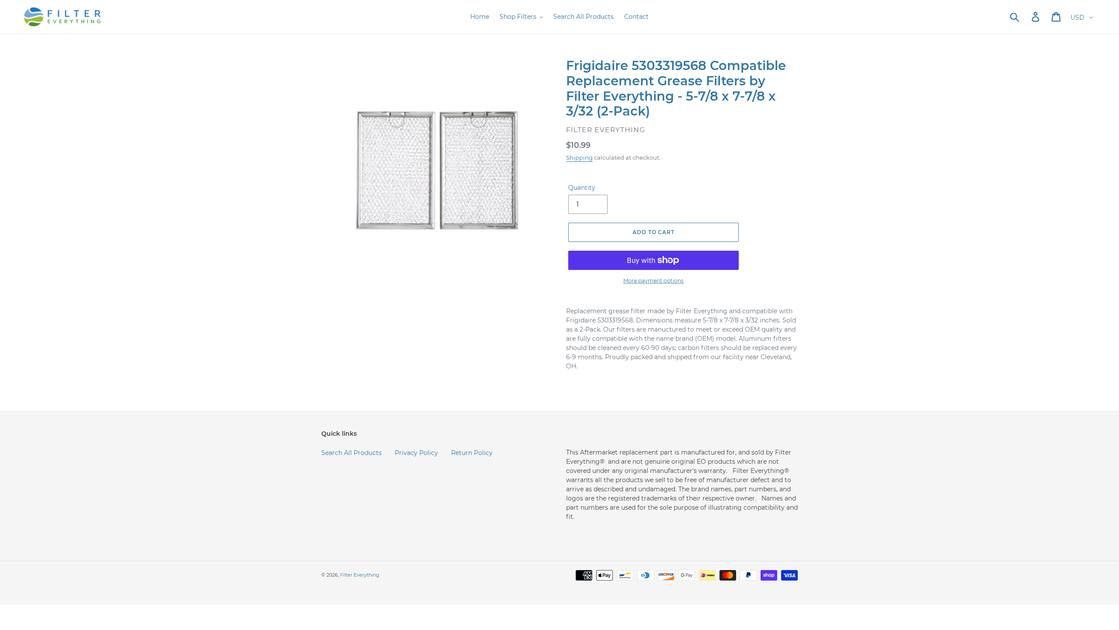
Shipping (579, 157)
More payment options (653, 280)
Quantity (581, 188)
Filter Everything (359, 575)
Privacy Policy (416, 453)
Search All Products (351, 453)
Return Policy (472, 453)
